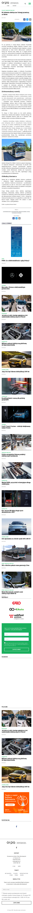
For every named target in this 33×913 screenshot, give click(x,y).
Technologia (4, 341)
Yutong (28, 211)
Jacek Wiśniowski (14, 211)
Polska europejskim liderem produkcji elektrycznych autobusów (13, 455)
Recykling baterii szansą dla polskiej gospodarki (13, 399)
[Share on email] (30, 19)
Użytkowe (4, 285)
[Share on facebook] (24, 19)
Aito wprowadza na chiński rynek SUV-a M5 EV (16, 539)
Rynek (3, 258)
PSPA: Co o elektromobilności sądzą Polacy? (15, 260)
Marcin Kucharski (22, 211)
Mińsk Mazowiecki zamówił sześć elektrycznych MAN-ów (12, 592)
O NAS (8, 5)
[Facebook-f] (16, 826)
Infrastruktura (24, 873)
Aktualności (4, 313)
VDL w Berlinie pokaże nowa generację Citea (15, 565)
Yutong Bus (14, 212)
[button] (30, 3)
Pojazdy (3, 10)
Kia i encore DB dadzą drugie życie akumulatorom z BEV (12, 511)
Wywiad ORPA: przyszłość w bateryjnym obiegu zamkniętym (16, 483)
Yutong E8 (19, 212)
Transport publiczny (10, 10)
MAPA (19, 866)
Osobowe (4, 369)
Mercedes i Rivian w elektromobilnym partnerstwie (13, 288)
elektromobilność (7, 211)
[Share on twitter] (27, 19)
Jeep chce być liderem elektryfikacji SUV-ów (15, 371)
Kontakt (14, 5)
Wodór (22, 875)
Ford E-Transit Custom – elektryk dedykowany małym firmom (16, 427)
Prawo (16, 875)
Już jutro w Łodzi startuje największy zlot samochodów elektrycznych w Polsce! (15, 316)
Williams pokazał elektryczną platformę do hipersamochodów (14, 344)
